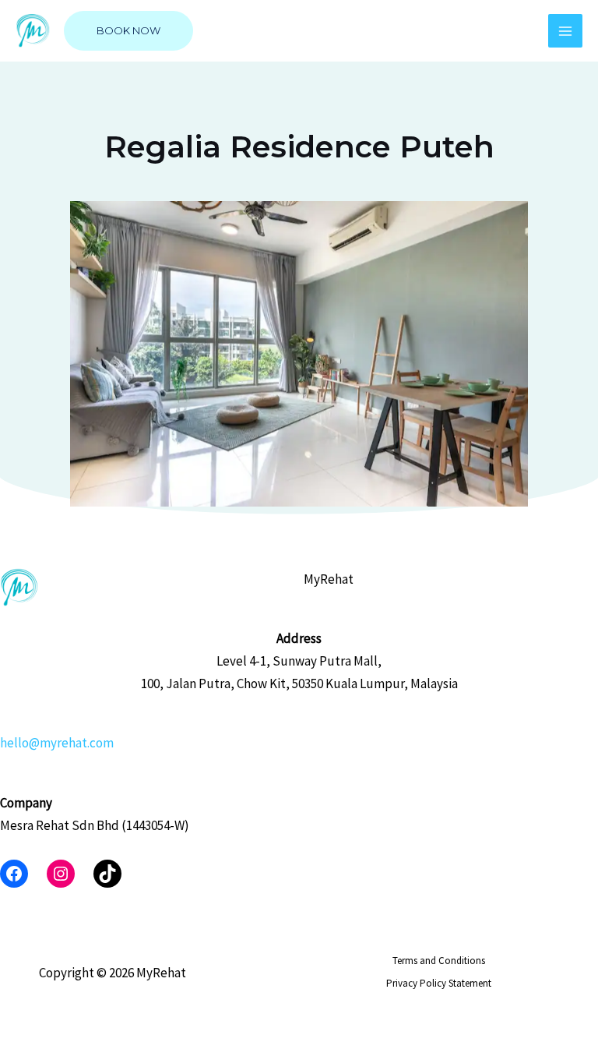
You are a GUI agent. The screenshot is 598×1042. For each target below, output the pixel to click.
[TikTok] (107, 874)
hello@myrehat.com (57, 742)
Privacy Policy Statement (438, 983)
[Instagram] (61, 874)
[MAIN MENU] (565, 31)
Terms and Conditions (438, 960)
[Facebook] (14, 874)
